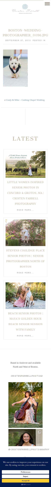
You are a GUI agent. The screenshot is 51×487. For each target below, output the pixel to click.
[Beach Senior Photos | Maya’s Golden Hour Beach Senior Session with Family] (25, 295)
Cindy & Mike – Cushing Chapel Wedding (25, 100)
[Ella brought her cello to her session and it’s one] (25, 405)
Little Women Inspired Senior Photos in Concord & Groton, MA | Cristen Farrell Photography (25, 193)
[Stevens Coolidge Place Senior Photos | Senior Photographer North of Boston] (25, 232)
